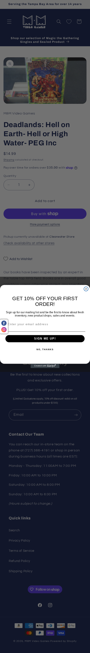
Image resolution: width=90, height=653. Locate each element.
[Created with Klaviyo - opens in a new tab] (45, 366)
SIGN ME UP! (45, 338)
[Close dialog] (86, 289)
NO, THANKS (45, 349)
